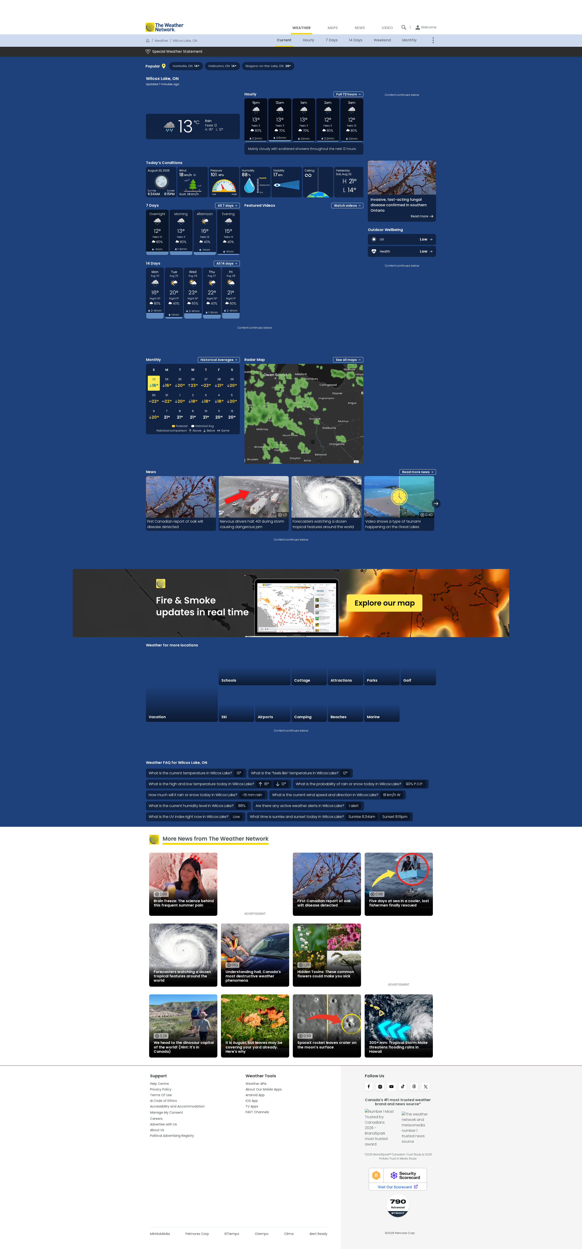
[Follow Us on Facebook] (368, 1087)
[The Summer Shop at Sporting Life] (418, 704)
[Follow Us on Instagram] (380, 1087)
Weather (161, 40)
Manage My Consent (166, 1112)
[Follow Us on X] (425, 1087)
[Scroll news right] (436, 503)
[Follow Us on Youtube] (391, 1087)
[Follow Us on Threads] (414, 1087)
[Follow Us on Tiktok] (403, 1087)
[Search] (403, 27)
